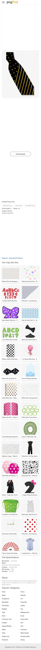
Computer (23, 629)
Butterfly (23, 595)
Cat (21, 599)
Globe (4, 629)
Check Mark (24, 619)
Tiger (3, 612)
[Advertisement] (20, 29)
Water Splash (24, 633)
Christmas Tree (7, 619)
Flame (22, 592)
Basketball (5, 602)
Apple (3, 595)
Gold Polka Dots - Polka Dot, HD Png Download (16, 398)
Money (22, 640)
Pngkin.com (5, 636)
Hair (21, 623)
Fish (21, 626)
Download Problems (16, 258)
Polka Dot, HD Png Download (30, 456)
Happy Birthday (7, 626)
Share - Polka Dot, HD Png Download (13, 495)
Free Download (20, 154)
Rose (3, 616)
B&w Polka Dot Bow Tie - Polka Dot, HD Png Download (18, 378)
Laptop (22, 605)
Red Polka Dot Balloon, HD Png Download (15, 475)
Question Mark (25, 636)
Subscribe (23, 602)
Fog (21, 609)
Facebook (5, 640)
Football (4, 623)
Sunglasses (5, 599)
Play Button (5, 605)
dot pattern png (30, 205)
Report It (5, 258)
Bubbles (4, 609)
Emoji (22, 616)
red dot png (18, 205)
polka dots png (7, 205)
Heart (3, 592)
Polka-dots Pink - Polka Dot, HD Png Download (16, 417)
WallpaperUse (24, 612)
